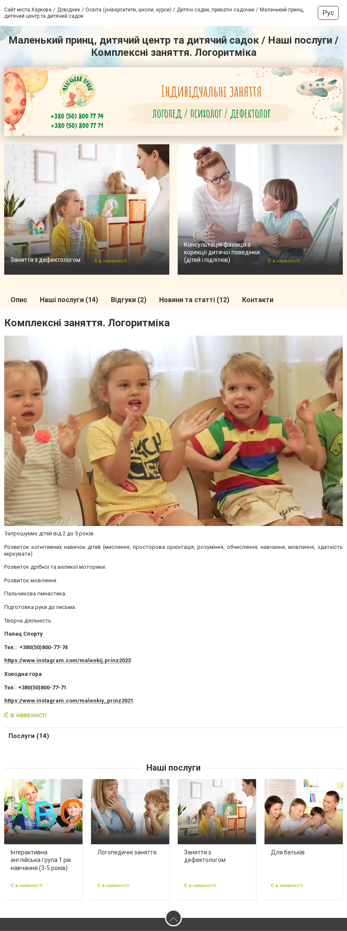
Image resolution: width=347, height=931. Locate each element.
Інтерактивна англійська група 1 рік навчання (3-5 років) (41, 860)
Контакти (257, 300)
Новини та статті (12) (194, 300)
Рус (328, 13)
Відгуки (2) (128, 300)
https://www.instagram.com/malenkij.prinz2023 (67, 660)
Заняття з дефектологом (45, 259)
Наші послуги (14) (69, 300)
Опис (19, 300)
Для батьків (288, 852)
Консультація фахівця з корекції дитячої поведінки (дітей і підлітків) (222, 252)
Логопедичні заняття (127, 852)
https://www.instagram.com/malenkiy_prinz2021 (68, 700)
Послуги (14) (28, 736)
